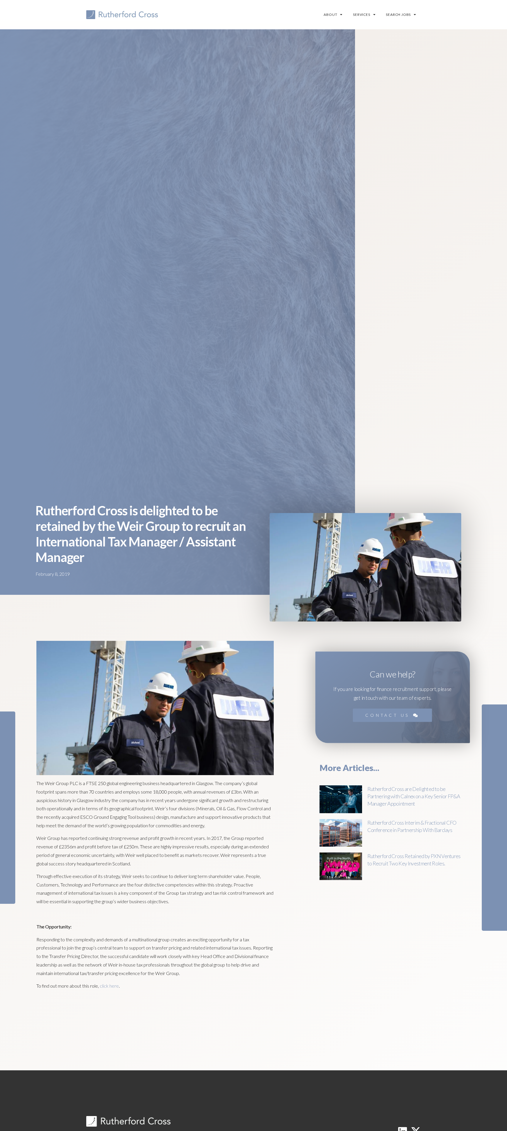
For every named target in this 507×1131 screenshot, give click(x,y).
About (330, 14)
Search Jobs (398, 14)
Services (361, 14)
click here (109, 986)
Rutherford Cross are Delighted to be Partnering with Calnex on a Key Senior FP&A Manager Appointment (413, 796)
